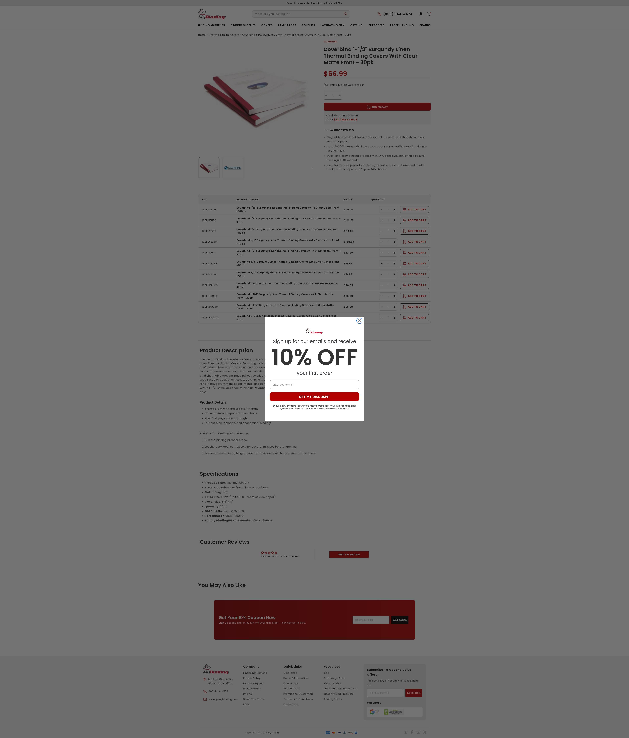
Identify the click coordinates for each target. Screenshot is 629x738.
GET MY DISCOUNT (314, 397)
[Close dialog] (359, 321)
